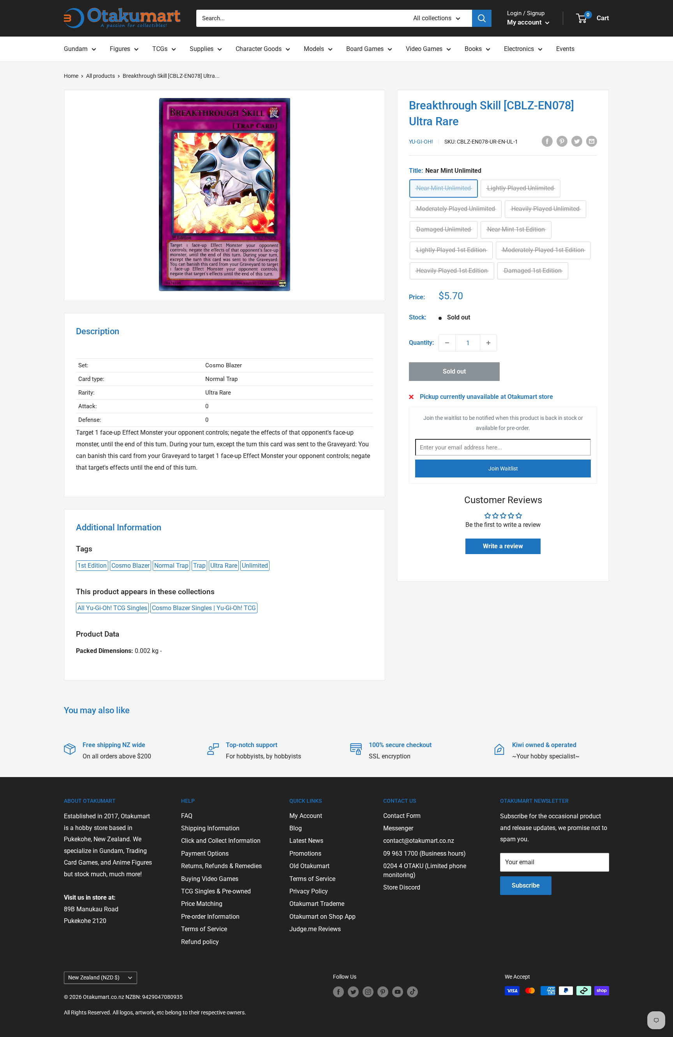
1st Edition (92, 565)
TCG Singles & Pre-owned (216, 891)
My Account (305, 815)
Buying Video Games (209, 879)
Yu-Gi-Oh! (421, 142)
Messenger (398, 828)
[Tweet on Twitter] (576, 141)
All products (100, 76)
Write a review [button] (503, 546)
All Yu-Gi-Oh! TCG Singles (112, 608)
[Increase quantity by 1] (488, 343)
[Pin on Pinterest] (562, 141)
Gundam (76, 49)
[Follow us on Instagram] (368, 991)
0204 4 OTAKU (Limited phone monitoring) (424, 870)
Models (314, 49)
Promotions (305, 853)
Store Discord (401, 887)
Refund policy (200, 942)
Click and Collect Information (221, 840)
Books (473, 49)
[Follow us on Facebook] (338, 991)
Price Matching (201, 903)
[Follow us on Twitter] (353, 991)
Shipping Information (210, 828)
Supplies (201, 49)
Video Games (424, 49)
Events (565, 49)
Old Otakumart (309, 866)
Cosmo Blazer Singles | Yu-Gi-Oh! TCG (204, 608)
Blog (295, 828)
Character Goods (259, 49)
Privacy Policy (308, 891)
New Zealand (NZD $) (94, 977)
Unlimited (255, 565)
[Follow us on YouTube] (397, 991)
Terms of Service (204, 929)
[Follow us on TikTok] (412, 991)
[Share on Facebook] (547, 141)
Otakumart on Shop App (322, 916)
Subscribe (526, 885)
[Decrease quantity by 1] (447, 343)
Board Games (365, 49)
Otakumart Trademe (316, 903)
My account (525, 22)
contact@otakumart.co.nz (418, 840)
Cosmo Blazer (130, 565)
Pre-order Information (210, 916)
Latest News (306, 840)
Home (71, 76)
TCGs (159, 49)
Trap (199, 565)
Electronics (519, 49)
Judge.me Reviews (315, 929)
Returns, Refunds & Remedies (221, 866)
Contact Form (402, 815)
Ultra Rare (223, 565)
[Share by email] (591, 141)
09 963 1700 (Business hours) (424, 853)
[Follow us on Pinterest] (382, 991)
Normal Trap (171, 565)
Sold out (454, 371)
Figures (120, 49)
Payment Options (205, 853)
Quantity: (421, 342)
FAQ (186, 815)
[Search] (482, 18)
